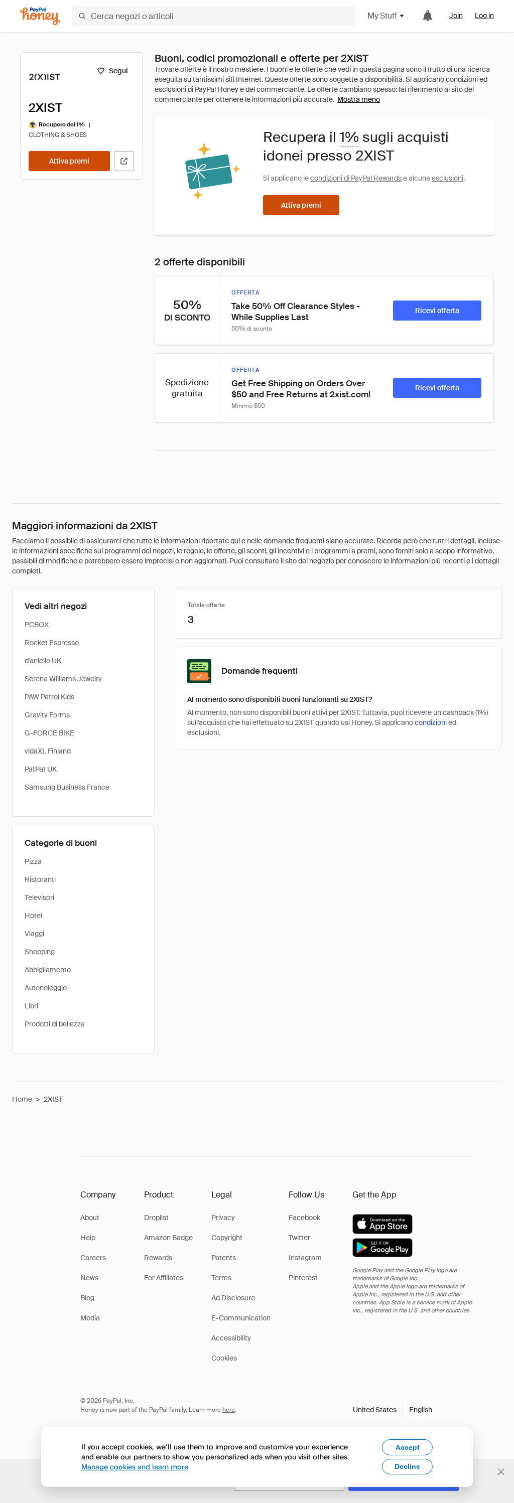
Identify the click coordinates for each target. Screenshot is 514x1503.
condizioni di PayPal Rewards (356, 178)
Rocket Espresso (52, 642)
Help (87, 1237)
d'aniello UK (43, 660)
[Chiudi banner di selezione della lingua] (501, 1472)
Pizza (33, 861)
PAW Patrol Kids (49, 696)
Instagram (305, 1257)
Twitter (299, 1237)
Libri (31, 1005)
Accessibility (231, 1337)
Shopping (40, 951)
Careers (93, 1257)
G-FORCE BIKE (49, 732)
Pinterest (303, 1277)
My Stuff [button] (382, 16)
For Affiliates (163, 1277)
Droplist (156, 1217)
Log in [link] (484, 15)
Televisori (39, 897)
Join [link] (456, 15)
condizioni (431, 722)
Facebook (304, 1217)
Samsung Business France (67, 787)
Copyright (226, 1237)
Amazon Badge (168, 1237)
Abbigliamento (48, 969)
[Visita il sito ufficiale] (124, 161)
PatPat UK (41, 769)
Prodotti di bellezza (55, 1023)
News (89, 1277)
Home (22, 1099)
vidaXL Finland (48, 751)
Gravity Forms (47, 714)
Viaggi (34, 933)
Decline (407, 1466)
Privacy (223, 1217)
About (89, 1217)
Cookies (224, 1358)
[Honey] (40, 16)
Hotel (33, 915)
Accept (408, 1447)
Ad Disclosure (233, 1297)
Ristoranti (40, 879)
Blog (87, 1297)
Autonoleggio (46, 987)
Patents (223, 1257)
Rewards (158, 1257)
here (228, 1410)
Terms (221, 1277)
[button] (392, 1410)
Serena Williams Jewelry (63, 678)
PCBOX (37, 624)
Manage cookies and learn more (134, 1466)
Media (90, 1317)
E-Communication (241, 1317)
